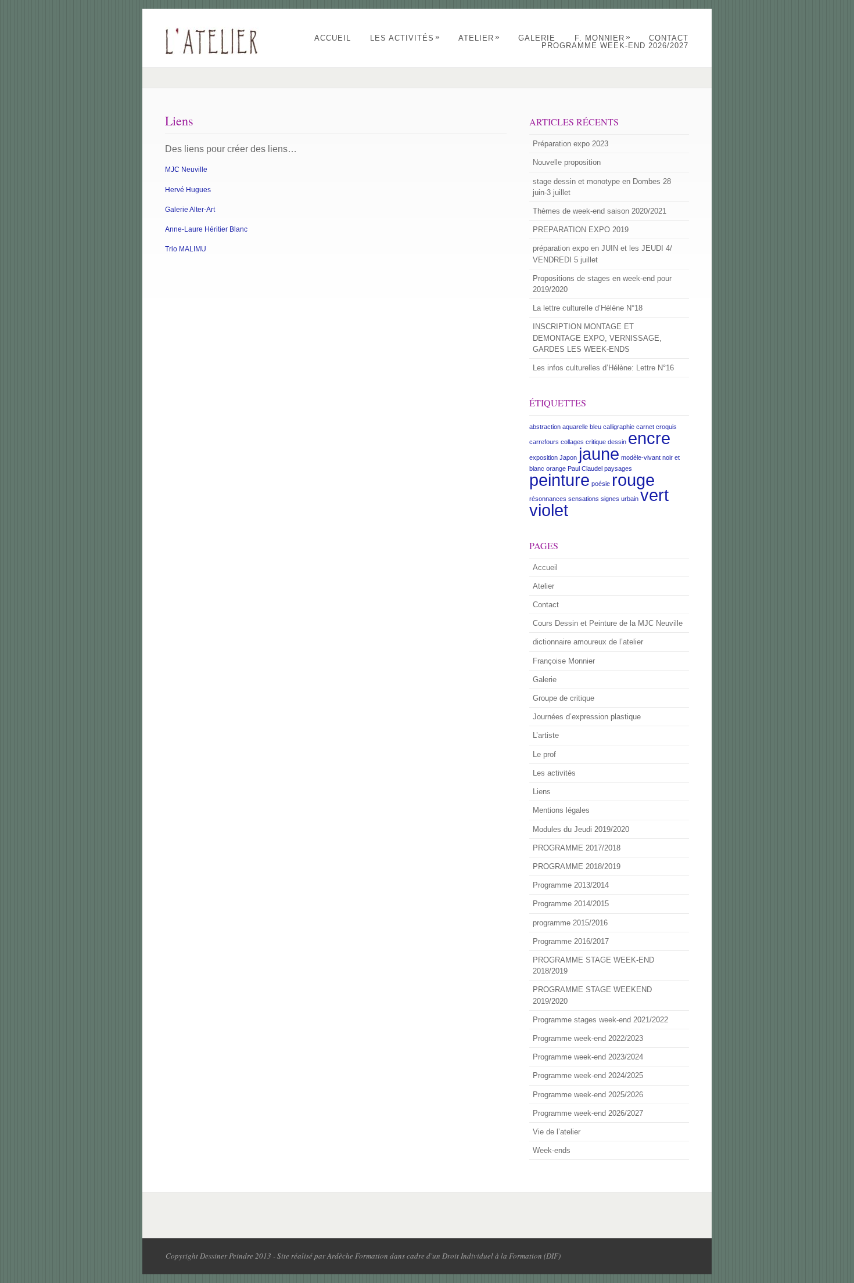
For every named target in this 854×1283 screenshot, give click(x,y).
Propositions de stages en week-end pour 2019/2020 (602, 284)
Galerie (536, 38)
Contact (668, 38)
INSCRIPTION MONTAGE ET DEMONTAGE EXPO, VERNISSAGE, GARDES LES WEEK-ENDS (597, 337)
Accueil (332, 38)
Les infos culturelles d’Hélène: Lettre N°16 (603, 367)
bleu (595, 426)
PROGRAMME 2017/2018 (576, 848)
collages (572, 441)
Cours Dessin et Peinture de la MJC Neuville (608, 623)
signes (610, 498)
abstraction (545, 426)
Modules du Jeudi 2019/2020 (581, 829)
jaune (599, 453)
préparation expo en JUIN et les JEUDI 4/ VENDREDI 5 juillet (602, 254)
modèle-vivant (641, 457)
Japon (568, 457)
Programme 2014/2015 (571, 903)
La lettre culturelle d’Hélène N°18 (588, 308)
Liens (542, 791)
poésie (600, 483)
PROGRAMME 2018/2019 (576, 866)
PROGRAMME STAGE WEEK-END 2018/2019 (593, 965)
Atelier (479, 38)
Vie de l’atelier (556, 1131)
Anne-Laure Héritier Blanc (206, 229)
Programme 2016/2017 (571, 941)
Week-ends (551, 1150)
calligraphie (618, 426)
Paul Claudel (585, 468)
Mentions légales (561, 810)
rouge (633, 479)
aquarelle (575, 426)
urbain (629, 498)
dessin (617, 441)
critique (596, 441)
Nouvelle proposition (567, 162)
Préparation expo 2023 (570, 143)
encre (649, 438)
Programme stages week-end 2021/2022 (600, 1019)
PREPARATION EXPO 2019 (581, 229)
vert (654, 494)
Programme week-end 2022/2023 (588, 1038)
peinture (559, 479)
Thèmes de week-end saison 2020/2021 (599, 211)
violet (548, 510)
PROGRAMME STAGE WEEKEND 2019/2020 (592, 995)
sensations (583, 498)
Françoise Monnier (564, 661)
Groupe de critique (563, 698)
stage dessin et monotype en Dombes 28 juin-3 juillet (602, 187)
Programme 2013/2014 (571, 885)
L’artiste (546, 735)
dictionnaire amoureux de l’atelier (588, 641)
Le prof (544, 754)
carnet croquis (656, 426)
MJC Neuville (186, 169)
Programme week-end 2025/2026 (588, 1094)
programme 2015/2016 (570, 922)
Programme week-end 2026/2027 (614, 45)
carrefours (544, 441)
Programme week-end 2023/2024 (588, 1057)
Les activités (405, 38)
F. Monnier (603, 38)
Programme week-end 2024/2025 (588, 1075)
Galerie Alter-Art (190, 210)
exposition (543, 457)
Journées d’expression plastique (587, 716)
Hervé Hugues (188, 190)
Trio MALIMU (185, 249)
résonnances (547, 498)
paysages (618, 468)
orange (556, 468)
